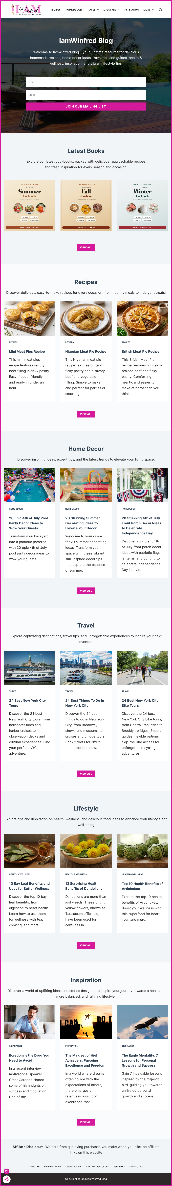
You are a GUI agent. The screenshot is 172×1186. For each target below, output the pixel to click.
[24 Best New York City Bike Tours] (142, 668)
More (146, 9)
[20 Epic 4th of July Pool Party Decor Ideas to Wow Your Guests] (29, 485)
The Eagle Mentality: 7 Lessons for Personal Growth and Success (140, 1060)
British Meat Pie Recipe (140, 352)
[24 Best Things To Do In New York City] (86, 668)
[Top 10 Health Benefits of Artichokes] (142, 851)
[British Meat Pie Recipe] (142, 318)
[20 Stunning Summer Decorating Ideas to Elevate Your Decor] (86, 485)
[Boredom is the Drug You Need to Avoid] (29, 1022)
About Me (34, 1166)
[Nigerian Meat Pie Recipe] (86, 318)
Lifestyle (109, 9)
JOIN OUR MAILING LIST (86, 106)
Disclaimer (119, 1166)
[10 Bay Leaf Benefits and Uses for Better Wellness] (29, 851)
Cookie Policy (73, 1166)
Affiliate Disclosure (97, 1166)
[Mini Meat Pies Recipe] (29, 318)
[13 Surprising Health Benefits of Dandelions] (86, 851)
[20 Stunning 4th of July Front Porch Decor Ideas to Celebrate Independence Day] (142, 485)
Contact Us (136, 1166)
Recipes (56, 9)
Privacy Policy (52, 1166)
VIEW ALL (86, 247)
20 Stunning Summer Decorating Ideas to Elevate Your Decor (82, 523)
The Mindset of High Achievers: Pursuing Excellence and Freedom (85, 1060)
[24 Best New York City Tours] (29, 668)
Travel (90, 9)
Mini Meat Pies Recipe (27, 352)
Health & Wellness (19, 874)
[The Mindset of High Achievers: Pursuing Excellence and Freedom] (86, 1022)
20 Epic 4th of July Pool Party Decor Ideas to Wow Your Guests (28, 523)
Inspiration (131, 9)
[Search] (160, 9)
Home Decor (74, 9)
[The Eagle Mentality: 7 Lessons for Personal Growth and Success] (142, 1022)
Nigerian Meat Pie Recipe (85, 352)
